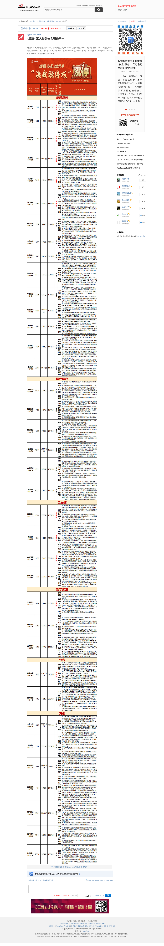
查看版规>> (58, 895)
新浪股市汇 (33, 21)
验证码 (74, 895)
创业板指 (25, 28)
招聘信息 (81, 926)
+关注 (71, 28)
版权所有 (86, 931)
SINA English (97, 926)
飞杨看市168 (126, 186)
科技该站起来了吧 (123, 147)
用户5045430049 (34, 35)
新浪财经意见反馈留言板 (96, 923)
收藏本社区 (142, 21)
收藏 (101, 880)
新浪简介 (52, 926)
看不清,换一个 (99, 895)
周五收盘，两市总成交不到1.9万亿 (128, 168)
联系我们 (74, 926)
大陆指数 (42, 21)
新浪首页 (99, 6)
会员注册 (105, 926)
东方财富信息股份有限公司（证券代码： (130, 164)
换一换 (143, 175)
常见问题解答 (64, 923)
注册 (125, 10)
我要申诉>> (67, 895)
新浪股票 (92, 6)
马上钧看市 (125, 200)
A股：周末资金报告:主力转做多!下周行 (130, 160)
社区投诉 (134, 21)
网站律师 (88, 926)
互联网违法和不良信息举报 (78, 923)
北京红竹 (125, 214)
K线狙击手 (125, 207)
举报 (111, 880)
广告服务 (67, 926)
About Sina (59, 926)
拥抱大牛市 (125, 179)
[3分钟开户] (70, 913)
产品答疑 (112, 926)
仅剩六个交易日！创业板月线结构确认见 (130, 156)
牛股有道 (125, 221)
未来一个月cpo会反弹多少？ (126, 139)
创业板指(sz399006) (53, 21)
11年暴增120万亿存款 (124, 143)
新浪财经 (85, 6)
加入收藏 (78, 6)
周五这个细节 (121, 151)
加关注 (143, 180)
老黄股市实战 (126, 193)
